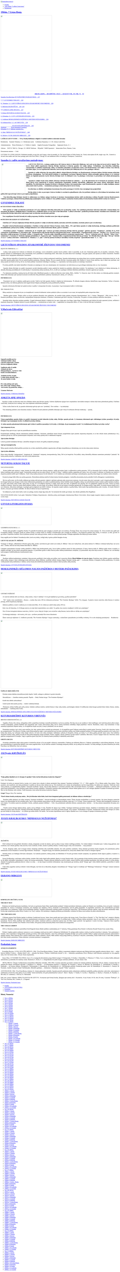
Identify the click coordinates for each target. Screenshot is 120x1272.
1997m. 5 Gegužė (9, 1199)
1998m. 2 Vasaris (9, 1214)
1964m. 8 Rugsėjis (13, 1035)
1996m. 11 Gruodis (10, 1188)
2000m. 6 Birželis (9, 1261)
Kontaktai (7, 989)
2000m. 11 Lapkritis (10, 1268)
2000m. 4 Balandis (10, 1258)
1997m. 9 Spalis (9, 1205)
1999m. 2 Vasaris (9, 1234)
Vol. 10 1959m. (9, 1013)
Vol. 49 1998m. (9, 1210)
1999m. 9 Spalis (9, 1246)
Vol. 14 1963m (8, 1020)
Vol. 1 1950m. (8, 998)
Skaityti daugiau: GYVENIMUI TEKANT (13, 240)
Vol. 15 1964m (8, 1021)
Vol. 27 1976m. (9, 1062)
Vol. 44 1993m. (9, 1109)
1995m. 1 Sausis (9, 1151)
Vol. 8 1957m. (8, 1010)
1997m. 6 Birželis (9, 1200)
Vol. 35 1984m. (9, 1075)
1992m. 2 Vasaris (9, 1092)
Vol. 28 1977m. (9, 1064)
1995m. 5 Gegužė (9, 1158)
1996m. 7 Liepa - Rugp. (11, 1182)
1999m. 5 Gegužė (9, 1239)
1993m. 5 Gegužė (9, 1118)
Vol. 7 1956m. (8, 1008)
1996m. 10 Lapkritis (10, 1187)
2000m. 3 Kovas (9, 1256)
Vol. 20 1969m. (9, 1050)
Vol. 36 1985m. (9, 1077)
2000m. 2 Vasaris (9, 1254)
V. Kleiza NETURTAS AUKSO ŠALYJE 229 (15, 113)
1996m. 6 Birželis (9, 1180)
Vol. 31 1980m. (9, 1069)
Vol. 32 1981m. (9, 1070)
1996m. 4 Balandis (10, 1177)
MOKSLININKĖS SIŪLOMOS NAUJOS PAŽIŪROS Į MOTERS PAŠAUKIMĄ (39, 569)
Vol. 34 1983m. (9, 1074)
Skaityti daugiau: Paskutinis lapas (10, 982)
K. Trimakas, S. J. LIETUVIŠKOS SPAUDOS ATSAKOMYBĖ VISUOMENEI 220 (27, 103)
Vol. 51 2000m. (9, 1251)
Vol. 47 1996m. (9, 1170)
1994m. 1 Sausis (9, 1131)
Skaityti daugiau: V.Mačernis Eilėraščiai (12, 393)
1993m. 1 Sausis (9, 1111)
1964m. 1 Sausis (13, 1023)
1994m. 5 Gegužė (9, 1138)
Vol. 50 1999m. (9, 1231)
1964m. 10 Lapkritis (14, 1038)
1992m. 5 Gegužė (9, 1097)
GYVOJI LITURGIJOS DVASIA (17, 504)
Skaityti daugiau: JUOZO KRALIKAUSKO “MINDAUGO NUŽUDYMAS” (24, 871)
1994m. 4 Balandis (10, 1136)
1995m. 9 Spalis (9, 1165)
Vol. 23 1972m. (9, 1055)
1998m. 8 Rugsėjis (10, 1224)
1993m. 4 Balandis (10, 1116)
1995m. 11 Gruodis (10, 1168)
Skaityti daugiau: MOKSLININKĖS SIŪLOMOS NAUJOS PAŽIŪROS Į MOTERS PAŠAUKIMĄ (31, 712)
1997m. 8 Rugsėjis (10, 1204)
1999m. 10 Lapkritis (10, 1247)
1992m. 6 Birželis (9, 1099)
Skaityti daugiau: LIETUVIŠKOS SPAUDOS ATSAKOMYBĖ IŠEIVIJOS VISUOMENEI (28, 305)
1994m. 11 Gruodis (10, 1148)
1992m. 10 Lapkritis (10, 1106)
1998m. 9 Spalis (9, 1226)
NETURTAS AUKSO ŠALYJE (15, 463)
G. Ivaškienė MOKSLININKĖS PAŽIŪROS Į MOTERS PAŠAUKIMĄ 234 (24, 119)
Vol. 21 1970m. (9, 1052)
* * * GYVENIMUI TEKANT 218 (12, 100)
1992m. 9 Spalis (9, 1104)
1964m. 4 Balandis (13, 1028)
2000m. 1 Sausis (9, 1253)
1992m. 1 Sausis (9, 1091)
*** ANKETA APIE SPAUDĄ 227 (12, 110)
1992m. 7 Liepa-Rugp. (11, 1101)
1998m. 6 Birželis (9, 1220)
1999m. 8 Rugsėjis (10, 1244)
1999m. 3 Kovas (9, 1236)
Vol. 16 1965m (8, 1043)
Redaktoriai (7, 8)
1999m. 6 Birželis (9, 1241)
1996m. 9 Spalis (9, 1185)
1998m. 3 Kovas (9, 1215)
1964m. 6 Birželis (13, 1032)
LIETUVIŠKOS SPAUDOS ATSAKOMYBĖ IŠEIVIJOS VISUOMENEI (35, 244)
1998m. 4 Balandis (10, 1217)
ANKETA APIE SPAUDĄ (13, 397)
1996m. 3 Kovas (9, 1175)
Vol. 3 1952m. (8, 1001)
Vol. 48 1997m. (9, 1190)
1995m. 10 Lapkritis (10, 1167)
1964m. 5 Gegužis (13, 1030)
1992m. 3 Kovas (9, 1094)
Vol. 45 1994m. (9, 1129)
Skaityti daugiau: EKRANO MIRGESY (13, 940)
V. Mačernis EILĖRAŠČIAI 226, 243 (12, 106)
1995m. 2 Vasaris (9, 1153)
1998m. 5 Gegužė (9, 1219)
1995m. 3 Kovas (9, 1155)
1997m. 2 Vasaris (9, 1194)
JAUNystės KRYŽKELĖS (13, 753)
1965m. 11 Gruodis (14, 1042)
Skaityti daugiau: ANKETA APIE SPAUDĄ (14, 459)
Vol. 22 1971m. (9, 1054)
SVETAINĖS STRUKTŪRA (13, 987)
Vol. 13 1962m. (9, 1018)
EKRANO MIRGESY (11, 875)
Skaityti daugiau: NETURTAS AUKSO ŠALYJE (15, 500)
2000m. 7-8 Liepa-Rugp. (11, 1263)
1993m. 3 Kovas (9, 1114)
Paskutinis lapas (8, 944)
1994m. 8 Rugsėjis (10, 1143)
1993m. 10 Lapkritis (10, 1126)
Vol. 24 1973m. (9, 1057)
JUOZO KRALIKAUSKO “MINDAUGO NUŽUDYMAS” (29, 818)
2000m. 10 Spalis (9, 1266)
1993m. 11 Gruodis (10, 1128)
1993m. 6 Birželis (9, 1119)
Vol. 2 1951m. (8, 1000)
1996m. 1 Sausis (9, 1172)
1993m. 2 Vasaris (9, 1113)
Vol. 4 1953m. (8, 1003)
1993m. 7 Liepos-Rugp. (11, 1121)
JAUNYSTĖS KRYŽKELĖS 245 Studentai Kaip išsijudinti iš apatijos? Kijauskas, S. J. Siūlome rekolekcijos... (17, 127)
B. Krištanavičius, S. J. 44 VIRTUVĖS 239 (14, 122)
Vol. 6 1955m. (8, 1006)
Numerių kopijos (9, 991)
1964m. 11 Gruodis (14, 1040)
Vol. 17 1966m (8, 1045)
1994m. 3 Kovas (9, 1134)
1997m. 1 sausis (9, 1192)
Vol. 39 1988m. (9, 1082)
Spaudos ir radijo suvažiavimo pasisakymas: (22, 160)
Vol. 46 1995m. (9, 1150)
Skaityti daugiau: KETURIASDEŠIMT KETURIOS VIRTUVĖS (20, 749)
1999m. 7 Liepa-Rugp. (11, 1242)
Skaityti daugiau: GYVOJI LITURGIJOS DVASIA (16, 565)
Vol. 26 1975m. (9, 1060)
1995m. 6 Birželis (9, 1160)
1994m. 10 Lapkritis (10, 1146)
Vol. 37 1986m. (9, 1079)
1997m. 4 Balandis (10, 1197)
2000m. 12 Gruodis (10, 1269)
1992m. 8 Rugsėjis (10, 1102)
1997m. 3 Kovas (9, 1195)
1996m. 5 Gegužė (9, 1178)
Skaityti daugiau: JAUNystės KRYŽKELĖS (14, 814)
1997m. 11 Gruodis (10, 1209)
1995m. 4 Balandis (10, 1156)
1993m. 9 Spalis (9, 1124)
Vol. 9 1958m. (8, 1011)
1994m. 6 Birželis (9, 1140)
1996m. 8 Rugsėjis (10, 1183)
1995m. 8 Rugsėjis (10, 1163)
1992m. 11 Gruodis (10, 1107)
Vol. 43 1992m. (9, 1089)
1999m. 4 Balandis (10, 1237)
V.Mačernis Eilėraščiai (12, 309)
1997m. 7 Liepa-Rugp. (11, 1202)
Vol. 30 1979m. (9, 1067)
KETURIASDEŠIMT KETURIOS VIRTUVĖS (23, 716)
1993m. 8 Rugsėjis (10, 1123)
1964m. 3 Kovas (13, 1027)
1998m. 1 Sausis (9, 1212)
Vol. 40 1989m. (9, 1084)
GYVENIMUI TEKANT (12, 202)
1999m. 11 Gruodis (10, 1249)
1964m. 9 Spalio (13, 1037)
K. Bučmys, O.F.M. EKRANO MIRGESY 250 (15, 135)
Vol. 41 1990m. (9, 1086)
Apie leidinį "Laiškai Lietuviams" (14, 6)
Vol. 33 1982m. (9, 1072)
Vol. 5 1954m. (8, 1005)
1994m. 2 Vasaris (9, 1133)
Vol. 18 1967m (8, 1047)
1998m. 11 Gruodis (10, 1229)
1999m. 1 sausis (9, 1232)
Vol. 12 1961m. (9, 1016)
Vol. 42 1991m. (9, 1087)
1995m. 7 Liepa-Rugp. (11, 1161)
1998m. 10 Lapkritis (10, 1227)
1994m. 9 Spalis (9, 1145)
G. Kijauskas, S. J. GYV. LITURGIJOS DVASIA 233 (17, 116)
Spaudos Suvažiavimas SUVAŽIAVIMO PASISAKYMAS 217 (20, 97)
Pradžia (6, 5)
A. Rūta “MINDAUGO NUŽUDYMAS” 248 (15, 132)
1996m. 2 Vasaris (9, 1173)
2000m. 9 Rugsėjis (10, 1264)
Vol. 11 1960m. (9, 1015)
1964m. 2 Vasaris (13, 1025)
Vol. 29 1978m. (9, 1065)
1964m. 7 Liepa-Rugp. (11, 12)
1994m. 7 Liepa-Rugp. (11, 1141)
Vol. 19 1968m (8, 1048)
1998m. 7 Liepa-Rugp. (11, 1222)
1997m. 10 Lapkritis (10, 1207)
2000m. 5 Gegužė (9, 1259)
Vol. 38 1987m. (9, 1080)
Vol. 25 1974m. (9, 1059)
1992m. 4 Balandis (10, 1096)
